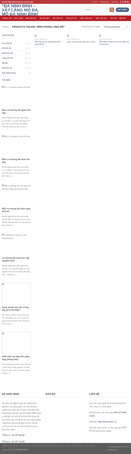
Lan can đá (90, 446)
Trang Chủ (7, 18)
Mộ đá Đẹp (44, 18)
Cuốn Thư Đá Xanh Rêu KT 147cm (81, 42)
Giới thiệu (18, 18)
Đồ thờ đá (57, 18)
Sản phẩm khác (9, 73)
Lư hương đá (78, 446)
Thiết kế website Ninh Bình (118, 447)
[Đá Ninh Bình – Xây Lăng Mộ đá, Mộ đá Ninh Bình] (23, 10)
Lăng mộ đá (7, 58)
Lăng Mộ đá (30, 18)
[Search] (112, 10)
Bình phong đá (51, 446)
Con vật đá (71, 18)
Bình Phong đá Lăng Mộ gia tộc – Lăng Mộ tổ (48, 43)
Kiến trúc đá (86, 18)
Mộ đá (5, 63)
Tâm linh (114, 2)
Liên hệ (122, 18)
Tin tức (94, 2)
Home (5, 26)
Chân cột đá (64, 446)
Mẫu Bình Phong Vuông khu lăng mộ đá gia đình (114, 43)
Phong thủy (104, 2)
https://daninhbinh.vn (107, 422)
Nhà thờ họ (101, 18)
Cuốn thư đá (37, 446)
